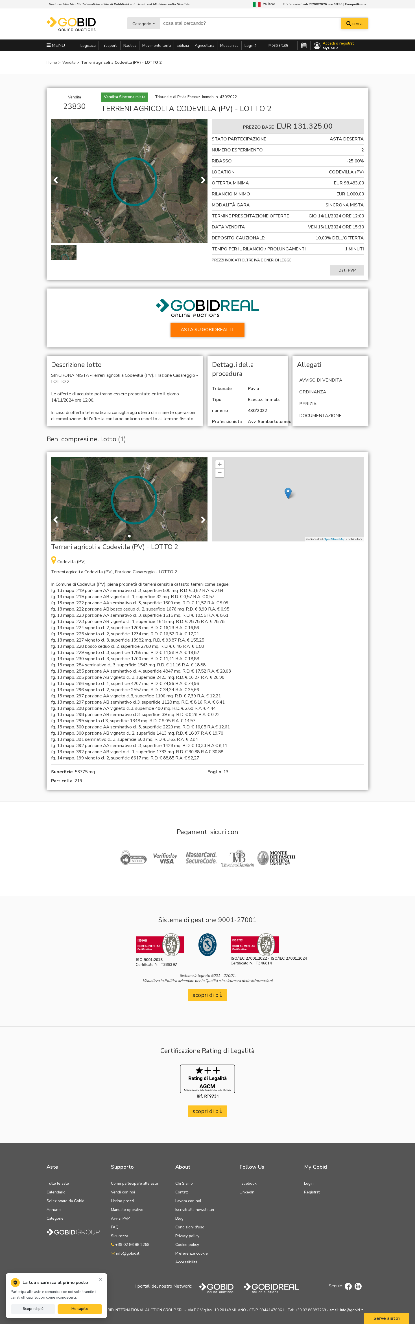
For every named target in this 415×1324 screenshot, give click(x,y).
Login (309, 1183)
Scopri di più (33, 1308)
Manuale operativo (127, 1209)
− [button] (220, 472)
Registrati (312, 1192)
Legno (249, 45)
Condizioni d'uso (189, 1227)
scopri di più (208, 995)
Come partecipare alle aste (134, 1183)
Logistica (88, 45)
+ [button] (220, 464)
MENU (58, 45)
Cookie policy (187, 1244)
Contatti (182, 1192)
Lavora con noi (188, 1201)
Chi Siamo (184, 1183)
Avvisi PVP (120, 1218)
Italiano (268, 4)
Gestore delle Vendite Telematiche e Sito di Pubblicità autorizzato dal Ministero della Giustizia (119, 4)
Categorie (141, 24)
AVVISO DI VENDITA (320, 380)
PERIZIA (307, 404)
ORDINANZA (312, 392)
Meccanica (229, 45)
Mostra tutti (278, 45)
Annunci (54, 1209)
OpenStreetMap (334, 539)
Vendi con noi (123, 1192)
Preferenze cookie (191, 1253)
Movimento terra (156, 45)
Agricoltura (204, 45)
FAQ (115, 1227)
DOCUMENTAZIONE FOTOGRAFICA (319, 419)
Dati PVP (347, 270)
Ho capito (79, 1308)
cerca (356, 24)
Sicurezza (119, 1236)
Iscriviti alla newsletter (195, 1209)
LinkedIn (247, 1192)
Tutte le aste (58, 1183)
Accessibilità (186, 1262)
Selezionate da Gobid (65, 1201)
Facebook (248, 1183)
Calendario (56, 1192)
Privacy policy (187, 1236)
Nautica (129, 45)
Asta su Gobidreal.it (207, 329)
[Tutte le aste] (304, 46)
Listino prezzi (122, 1201)
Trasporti (109, 45)
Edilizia (183, 45)
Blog (179, 1218)
